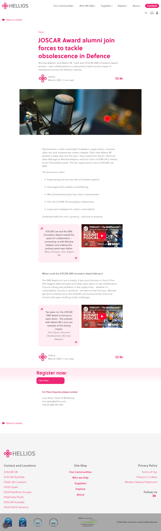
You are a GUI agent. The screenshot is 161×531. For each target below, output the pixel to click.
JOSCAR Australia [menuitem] (14, 477)
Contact (152, 6)
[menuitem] (151, 12)
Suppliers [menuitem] (80, 483)
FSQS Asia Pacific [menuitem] (14, 497)
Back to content (14, 19)
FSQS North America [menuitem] (16, 507)
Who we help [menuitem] (80, 477)
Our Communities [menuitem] (80, 472)
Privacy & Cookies (147, 477)
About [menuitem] (80, 494)
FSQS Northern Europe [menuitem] (17, 492)
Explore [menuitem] (80, 489)
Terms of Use (149, 472)
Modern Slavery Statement (141, 482)
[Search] (146, 13)
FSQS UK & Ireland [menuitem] (15, 482)
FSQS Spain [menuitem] (11, 487)
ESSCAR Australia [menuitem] (14, 502)
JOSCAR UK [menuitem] (11, 472)
